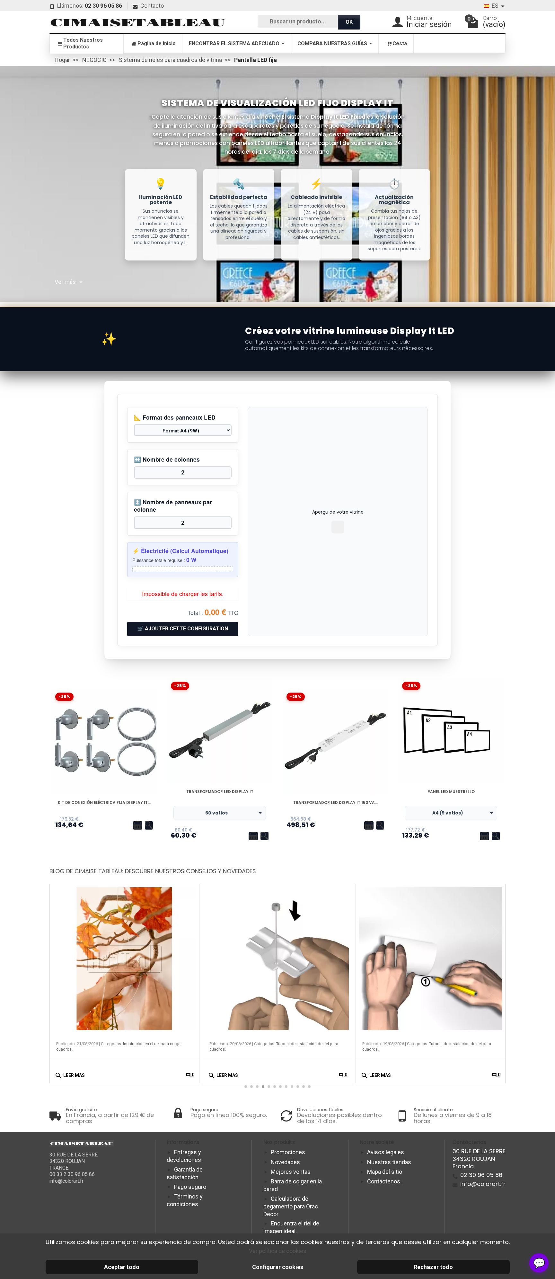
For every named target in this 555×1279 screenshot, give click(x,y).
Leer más (70, 1075)
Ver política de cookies (277, 1251)
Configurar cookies (277, 1267)
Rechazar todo (433, 1267)
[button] (497, 932)
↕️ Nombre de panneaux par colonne (173, 506)
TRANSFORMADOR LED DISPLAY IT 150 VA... (335, 802)
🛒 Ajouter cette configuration (182, 629)
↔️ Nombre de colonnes (167, 459)
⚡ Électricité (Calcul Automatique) (180, 551)
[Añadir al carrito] (137, 825)
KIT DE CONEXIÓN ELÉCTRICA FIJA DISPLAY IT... (104, 802)
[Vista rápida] (149, 825)
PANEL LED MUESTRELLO (451, 791)
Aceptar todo (121, 1267)
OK (349, 22)
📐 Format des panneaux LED (175, 417)
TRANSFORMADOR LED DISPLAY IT (219, 791)
